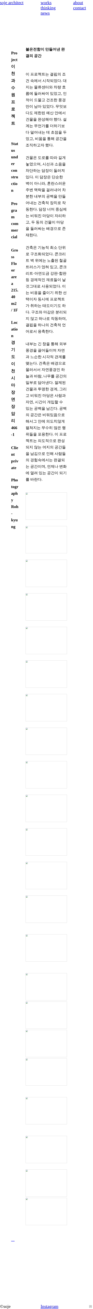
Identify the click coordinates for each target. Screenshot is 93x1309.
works (46, 2)
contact (79, 7)
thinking (48, 7)
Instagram (49, 1306)
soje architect (11, 2)
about (78, 2)
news (45, 13)
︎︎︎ (13, 1239)
